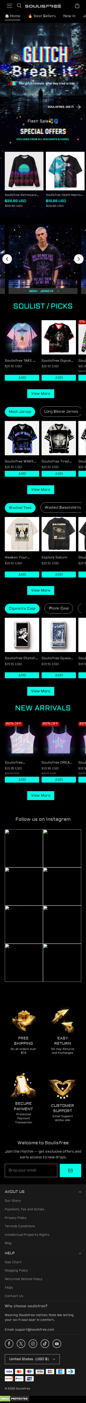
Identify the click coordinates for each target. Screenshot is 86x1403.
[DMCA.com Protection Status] (14, 1401)
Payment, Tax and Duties (24, 1209)
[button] (9, 5)
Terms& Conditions (20, 1226)
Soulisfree (23, 1388)
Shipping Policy (16, 1270)
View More (40, 393)
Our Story (13, 1201)
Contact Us (14, 1296)
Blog (8, 1243)
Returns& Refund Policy (23, 1279)
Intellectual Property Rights (27, 1235)
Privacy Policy (16, 1218)
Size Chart (13, 1262)
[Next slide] (79, 259)
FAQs (9, 1288)
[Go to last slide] (7, 259)
